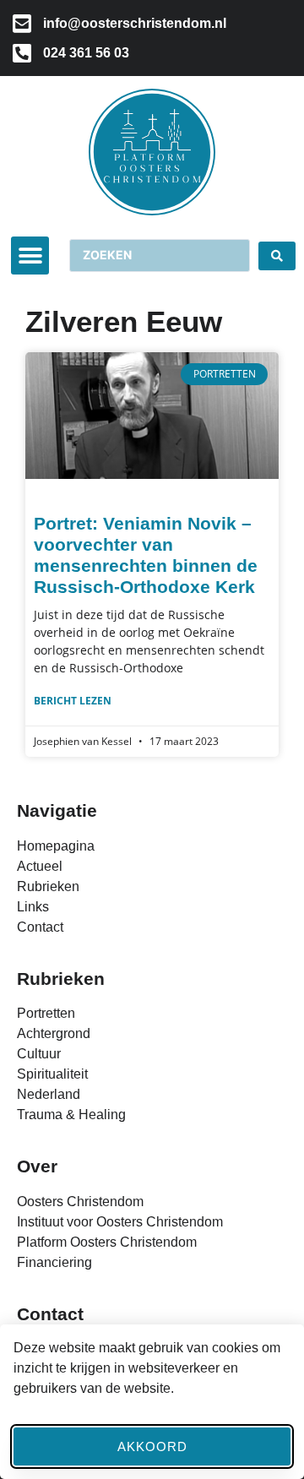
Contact (50, 1314)
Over (37, 1166)
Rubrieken (61, 978)
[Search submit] (277, 256)
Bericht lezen (72, 700)
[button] (30, 256)
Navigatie (57, 810)
